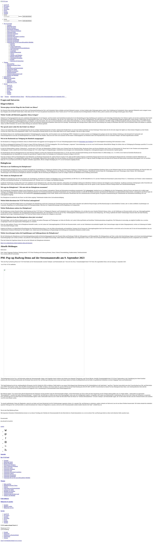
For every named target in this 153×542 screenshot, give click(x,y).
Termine (6, 13)
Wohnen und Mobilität (12, 75)
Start (2, 96)
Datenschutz (7, 536)
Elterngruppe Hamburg (13, 29)
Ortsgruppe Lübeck (12, 38)
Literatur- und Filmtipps (16, 55)
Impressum (6, 533)
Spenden (6, 7)
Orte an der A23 (14, 49)
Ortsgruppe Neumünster (13, 39)
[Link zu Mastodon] (5, 435)
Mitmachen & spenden (9, 78)
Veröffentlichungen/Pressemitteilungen (20, 48)
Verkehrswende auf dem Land (14, 74)
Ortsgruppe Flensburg (12, 33)
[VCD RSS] (5, 451)
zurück (2, 426)
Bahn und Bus (10, 63)
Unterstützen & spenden (16, 58)
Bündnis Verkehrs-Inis (15, 56)
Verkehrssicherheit (11, 72)
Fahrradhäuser (7, 76)
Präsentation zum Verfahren (86, 141)
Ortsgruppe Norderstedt (13, 41)
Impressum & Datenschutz (17, 61)
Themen (6, 62)
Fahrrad (9, 66)
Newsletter (6, 9)
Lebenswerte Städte (12, 69)
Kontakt (6, 12)
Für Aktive (6, 6)
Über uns (12, 45)
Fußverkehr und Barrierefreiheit (15, 68)
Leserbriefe (13, 51)
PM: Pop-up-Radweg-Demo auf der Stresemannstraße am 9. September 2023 (46, 96)
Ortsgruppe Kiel (11, 35)
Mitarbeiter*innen (11, 26)
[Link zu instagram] (5, 443)
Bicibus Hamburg (11, 28)
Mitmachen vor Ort (12, 82)
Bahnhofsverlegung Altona (14, 65)
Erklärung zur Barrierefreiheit (11, 535)
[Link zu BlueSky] (5, 431)
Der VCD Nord (8, 23)
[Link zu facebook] (5, 439)
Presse (5, 10)
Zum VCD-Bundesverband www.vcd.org (11, 540)
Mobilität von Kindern (12, 71)
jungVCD (6, 4)
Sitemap (6, 538)
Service (6, 84)
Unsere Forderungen (15, 46)
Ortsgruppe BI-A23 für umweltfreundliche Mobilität (20, 42)
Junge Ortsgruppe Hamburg (14, 30)
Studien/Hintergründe (15, 52)
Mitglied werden (11, 81)
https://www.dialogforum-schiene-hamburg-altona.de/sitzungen (16, 243)
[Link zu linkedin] (5, 447)
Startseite (12, 43)
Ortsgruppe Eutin (11, 32)
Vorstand (9, 25)
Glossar (12, 53)
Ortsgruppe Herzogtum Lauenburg (15, 36)
